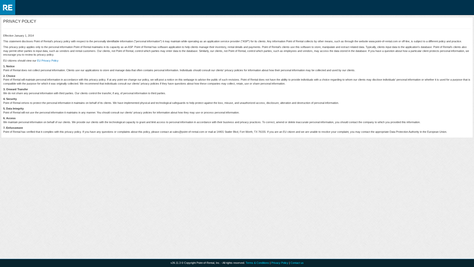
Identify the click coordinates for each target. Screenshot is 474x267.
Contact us (297, 262)
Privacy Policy (279, 262)
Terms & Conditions (257, 262)
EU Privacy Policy (48, 60)
